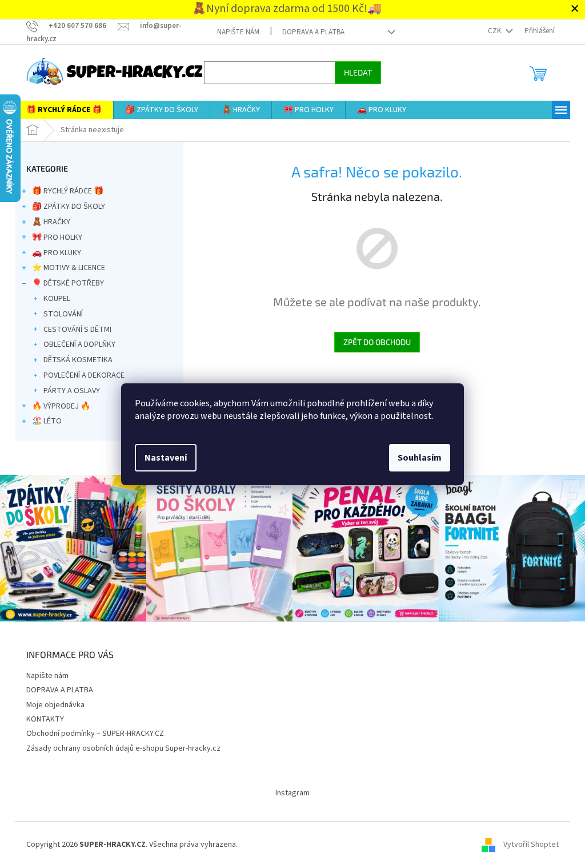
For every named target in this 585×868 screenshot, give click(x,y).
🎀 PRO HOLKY (53, 237)
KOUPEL (52, 298)
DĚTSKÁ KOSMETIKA (74, 360)
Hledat (354, 72)
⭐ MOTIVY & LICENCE (64, 268)
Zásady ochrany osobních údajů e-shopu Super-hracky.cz (119, 746)
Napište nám (234, 32)
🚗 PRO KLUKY (52, 253)
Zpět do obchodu (372, 342)
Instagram (288, 790)
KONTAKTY (41, 717)
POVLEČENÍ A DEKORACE (80, 375)
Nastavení (162, 457)
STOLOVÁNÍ (59, 314)
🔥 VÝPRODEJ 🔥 (57, 406)
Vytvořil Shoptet (527, 843)
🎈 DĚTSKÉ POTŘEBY (64, 283)
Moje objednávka (51, 702)
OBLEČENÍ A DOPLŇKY (75, 344)
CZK (491, 31)
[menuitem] (60, 110)
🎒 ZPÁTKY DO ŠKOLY (64, 206)
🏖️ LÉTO (43, 421)
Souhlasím (416, 457)
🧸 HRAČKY (47, 222)
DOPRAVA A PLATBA (309, 32)
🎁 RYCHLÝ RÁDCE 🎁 (63, 191)
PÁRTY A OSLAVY (67, 391)
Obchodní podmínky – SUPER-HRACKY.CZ (91, 732)
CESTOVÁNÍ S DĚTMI (73, 329)
